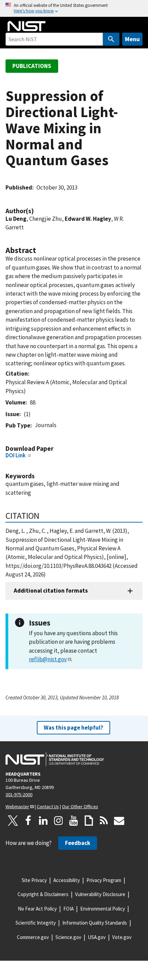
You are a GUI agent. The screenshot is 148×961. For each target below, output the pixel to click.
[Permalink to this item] (37, 211)
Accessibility (66, 880)
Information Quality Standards (94, 922)
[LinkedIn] (43, 820)
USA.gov (97, 937)
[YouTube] (73, 820)
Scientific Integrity (35, 922)
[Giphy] (88, 820)
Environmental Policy (102, 908)
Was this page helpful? (73, 727)
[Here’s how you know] (74, 8)
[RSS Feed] (104, 820)
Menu (132, 39)
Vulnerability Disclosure (100, 894)
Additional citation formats (51, 590)
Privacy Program (103, 880)
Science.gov (68, 937)
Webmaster (17, 806)
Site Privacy (34, 880)
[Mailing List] (119, 820)
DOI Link (16, 455)
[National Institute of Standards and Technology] (55, 759)
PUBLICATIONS (31, 66)
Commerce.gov (33, 937)
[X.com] (13, 820)
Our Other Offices (80, 806)
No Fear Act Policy (37, 908)
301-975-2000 (19, 794)
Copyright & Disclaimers (43, 894)
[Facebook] (28, 820)
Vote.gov (121, 937)
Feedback (77, 843)
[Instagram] (58, 820)
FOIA (68, 908)
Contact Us (48, 806)
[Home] (26, 26)
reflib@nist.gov (48, 659)
